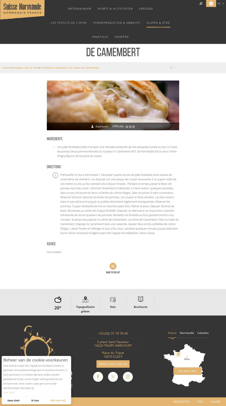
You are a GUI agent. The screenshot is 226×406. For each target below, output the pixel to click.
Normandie (187, 333)
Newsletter (181, 402)
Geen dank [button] (13, 400)
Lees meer (8, 392)
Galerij (215, 402)
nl (219, 3)
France (172, 333)
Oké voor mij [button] (57, 400)
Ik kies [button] (35, 400)
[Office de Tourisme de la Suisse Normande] (22, 9)
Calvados (203, 333)
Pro (200, 402)
